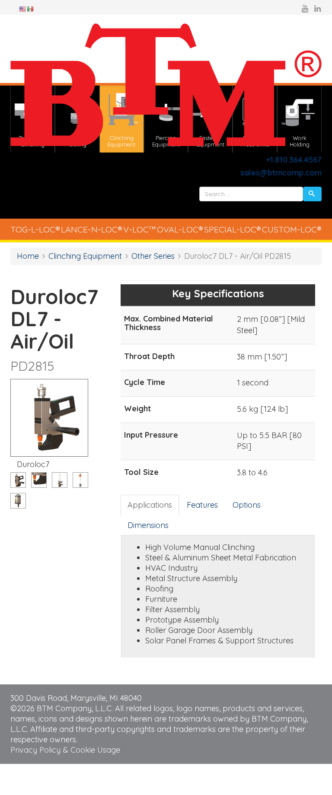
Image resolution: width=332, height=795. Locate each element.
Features (202, 505)
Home (28, 256)
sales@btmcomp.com (281, 173)
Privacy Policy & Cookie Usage (65, 750)
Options (247, 505)
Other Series (153, 256)
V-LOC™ (139, 229)
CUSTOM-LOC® (292, 229)
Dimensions (148, 525)
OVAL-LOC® (180, 229)
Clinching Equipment (85, 256)
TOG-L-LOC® (35, 229)
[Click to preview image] (49, 418)
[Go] (312, 194)
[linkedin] (317, 8)
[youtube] (305, 8)
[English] (23, 8)
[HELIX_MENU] (318, 210)
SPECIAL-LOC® (232, 229)
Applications (150, 505)
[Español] (31, 8)
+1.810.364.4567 (294, 160)
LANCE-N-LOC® (91, 229)
